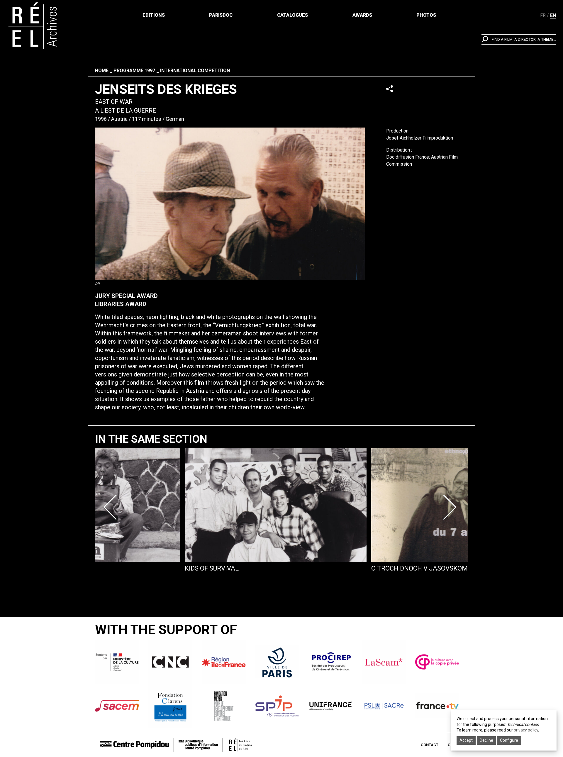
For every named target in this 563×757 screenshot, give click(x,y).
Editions (154, 15)
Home (101, 70)
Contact (429, 745)
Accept (466, 740)
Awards (362, 15)
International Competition (195, 70)
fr (543, 15)
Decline (486, 740)
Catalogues (292, 15)
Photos (426, 15)
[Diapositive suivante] (451, 507)
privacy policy (526, 730)
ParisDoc (221, 15)
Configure (509, 740)
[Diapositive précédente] (112, 507)
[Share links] (389, 88)
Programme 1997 (134, 70)
